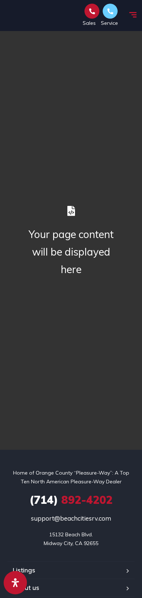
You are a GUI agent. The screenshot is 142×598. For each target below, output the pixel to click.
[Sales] (91, 11)
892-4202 (71, 500)
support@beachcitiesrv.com (71, 518)
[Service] (110, 11)
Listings (24, 570)
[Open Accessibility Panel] (15, 582)
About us (26, 587)
